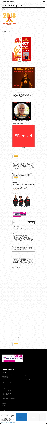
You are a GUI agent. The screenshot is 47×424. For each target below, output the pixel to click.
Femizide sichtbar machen (6, 397)
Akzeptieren (21, 417)
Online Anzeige (22, 236)
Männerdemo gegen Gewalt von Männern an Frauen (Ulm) (22, 242)
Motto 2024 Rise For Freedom (6, 382)
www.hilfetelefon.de (20, 263)
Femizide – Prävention (5, 394)
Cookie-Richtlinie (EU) (27, 379)
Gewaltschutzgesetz (15, 236)
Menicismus (14, 243)
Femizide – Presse (5, 395)
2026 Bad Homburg (24, 249)
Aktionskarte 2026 (5, 374)
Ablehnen (33, 417)
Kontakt (3, 406)
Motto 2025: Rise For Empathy (7, 381)
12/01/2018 (7, 8)
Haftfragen (32, 240)
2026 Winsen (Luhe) (15, 245)
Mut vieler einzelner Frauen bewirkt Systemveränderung (22, 241)
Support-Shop (4, 388)
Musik (3, 387)
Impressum (13, 422)
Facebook (3, 410)
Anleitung (3, 384)
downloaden (24, 95)
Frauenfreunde (19, 243)
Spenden (25, 376)
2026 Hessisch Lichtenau (24, 245)
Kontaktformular (5, 407)
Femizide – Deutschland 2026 (6, 390)
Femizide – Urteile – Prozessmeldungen (8, 398)
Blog (3, 404)
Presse (3, 399)
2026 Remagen (30, 243)
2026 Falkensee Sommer (25, 239)
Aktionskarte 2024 (5, 377)
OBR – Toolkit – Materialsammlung (7, 385)
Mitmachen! (4, 383)
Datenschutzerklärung (9, 422)
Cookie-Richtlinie (3, 422)
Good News (4, 405)
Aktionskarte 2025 (5, 376)
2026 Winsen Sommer (16, 239)
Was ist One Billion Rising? (6, 378)
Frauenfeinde (25, 243)
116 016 (27, 262)
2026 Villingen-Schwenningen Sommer (25, 237)
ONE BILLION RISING (8, 1)
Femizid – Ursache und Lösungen (7, 393)
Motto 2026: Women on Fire (6, 379)
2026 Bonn (18, 249)
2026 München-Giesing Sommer (27, 238)
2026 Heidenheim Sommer (17, 238)
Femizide (3, 389)
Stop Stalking (17, 189)
